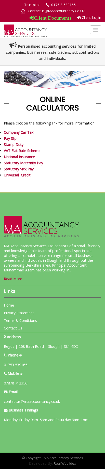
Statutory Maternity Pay (23, 162)
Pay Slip (10, 138)
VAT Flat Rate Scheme (22, 150)
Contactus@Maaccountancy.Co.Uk (56, 10)
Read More (13, 278)
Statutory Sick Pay (19, 169)
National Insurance (19, 156)
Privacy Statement (19, 312)
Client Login (91, 17)
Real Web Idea (65, 463)
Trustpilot (32, 4)
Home (9, 305)
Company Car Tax (18, 132)
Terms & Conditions (20, 320)
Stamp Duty (13, 144)
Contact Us (13, 328)
